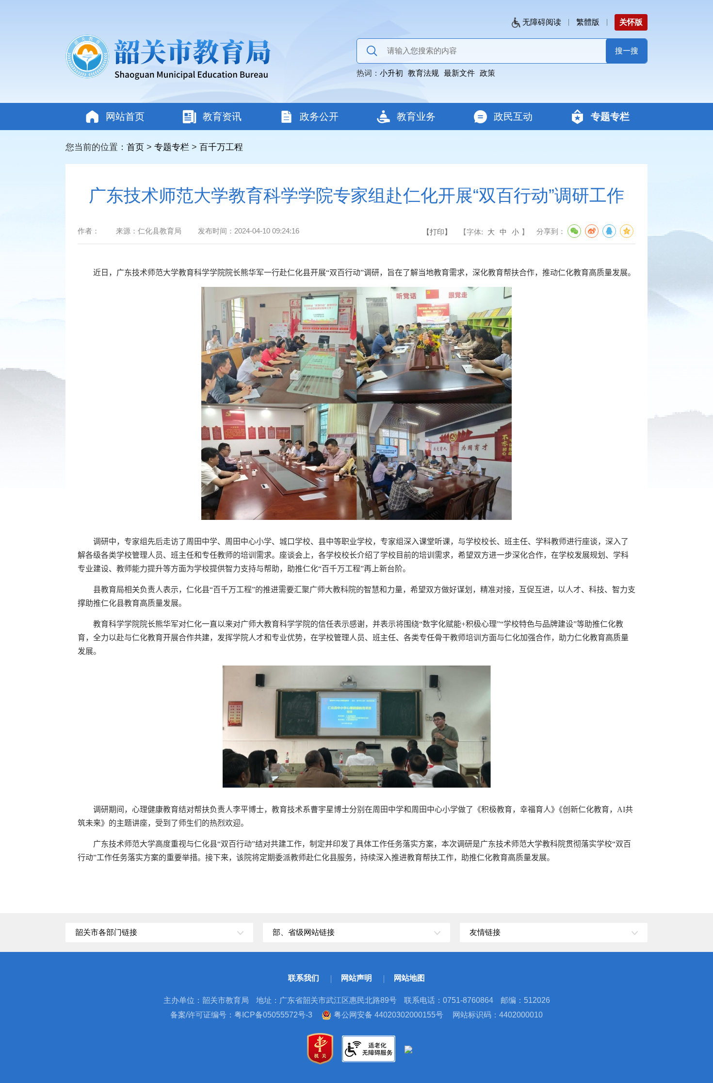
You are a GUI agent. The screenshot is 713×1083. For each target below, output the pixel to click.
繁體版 (588, 22)
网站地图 (409, 978)
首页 (135, 147)
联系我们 (303, 978)
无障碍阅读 (541, 22)
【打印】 (437, 232)
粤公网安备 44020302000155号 (388, 1015)
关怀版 (631, 22)
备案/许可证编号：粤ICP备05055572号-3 (241, 1015)
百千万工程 (221, 147)
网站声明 (356, 978)
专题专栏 (171, 147)
